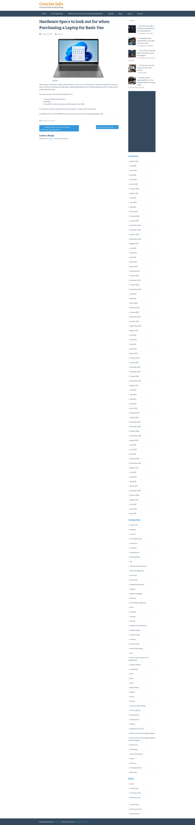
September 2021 (135, 381)
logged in (51, 138)
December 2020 (135, 422)
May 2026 (133, 175)
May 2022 (133, 344)
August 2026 (134, 161)
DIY (131, 562)
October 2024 (134, 234)
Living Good (134, 669)
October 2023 (134, 285)
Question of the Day (137, 729)
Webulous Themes (81, 822)
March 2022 (134, 353)
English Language (136, 594)
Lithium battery (135, 665)
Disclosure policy (135, 809)
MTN (131, 674)
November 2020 (135, 427)
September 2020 (135, 436)
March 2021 (134, 408)
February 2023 (134, 308)
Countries (133, 548)
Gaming (111, 14)
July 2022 (133, 335)
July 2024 (133, 248)
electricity (133, 575)
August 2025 (134, 193)
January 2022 (134, 362)
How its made (134, 644)
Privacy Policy (134, 814)
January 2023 (134, 312)
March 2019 (134, 486)
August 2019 (134, 468)
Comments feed (135, 793)
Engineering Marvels (137, 584)
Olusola (60, 34)
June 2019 (133, 477)
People (132, 692)
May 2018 (133, 513)
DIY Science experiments (138, 566)
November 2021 (135, 372)
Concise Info (51, 4)
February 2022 (134, 358)
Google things (135, 630)
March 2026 (134, 184)
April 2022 (133, 349)
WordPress (57, 822)
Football (133, 612)
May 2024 (133, 257)
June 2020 (133, 449)
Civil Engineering (57, 14)
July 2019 (133, 472)
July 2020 (133, 445)
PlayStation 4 (134, 715)
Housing (133, 639)
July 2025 (133, 198)
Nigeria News (134, 687)
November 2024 (135, 230)
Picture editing (135, 710)
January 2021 (134, 417)
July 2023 (133, 294)
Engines (132, 589)
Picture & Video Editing (138, 706)
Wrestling (133, 772)
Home (44, 14)
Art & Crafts (134, 525)
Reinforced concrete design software (142, 733)
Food (131, 607)
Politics (132, 724)
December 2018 (135, 491)
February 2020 (134, 459)
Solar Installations (136, 754)
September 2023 (135, 289)
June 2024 (133, 253)
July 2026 (133, 166)
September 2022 (135, 326)
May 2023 (133, 298)
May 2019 (133, 481)
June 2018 (133, 509)
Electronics (134, 580)
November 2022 (135, 317)
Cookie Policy (134, 804)
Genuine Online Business (138, 626)
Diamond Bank (135, 557)
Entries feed (134, 788)
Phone (132, 697)
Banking (133, 529)
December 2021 (135, 367)
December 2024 (135, 225)
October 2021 (134, 376)
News (120, 14)
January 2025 (134, 221)
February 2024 (134, 271)
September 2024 (135, 239)
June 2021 (133, 394)
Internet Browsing (136, 648)
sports (129, 14)
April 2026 (133, 179)
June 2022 (133, 340)
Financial (133, 598)
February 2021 (134, 413)
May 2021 (133, 399)
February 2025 (134, 216)
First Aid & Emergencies (138, 603)
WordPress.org (135, 797)
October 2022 (134, 321)
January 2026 (134, 189)
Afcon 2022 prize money (106, 127)
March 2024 (134, 266)
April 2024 (133, 262)
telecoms (133, 763)
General (52, 121)
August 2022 (134, 330)
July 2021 (133, 390)
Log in (132, 784)
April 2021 (133, 404)
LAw (131, 653)
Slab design (134, 749)
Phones (132, 701)
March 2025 (134, 212)
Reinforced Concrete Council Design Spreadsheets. (85, 14)
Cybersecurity (134, 552)
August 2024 (134, 244)
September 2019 (135, 463)
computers (45, 121)
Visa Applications (136, 768)
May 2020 (133, 454)
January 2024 (134, 276)
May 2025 (133, 207)
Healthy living (135, 635)
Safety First (134, 745)
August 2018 (134, 500)
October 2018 (134, 495)
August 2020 (134, 440)
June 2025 (133, 202)
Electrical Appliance (137, 571)
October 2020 (134, 431)
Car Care (133, 534)
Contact (140, 14)
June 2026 (133, 170)
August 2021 (134, 385)
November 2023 (135, 280)
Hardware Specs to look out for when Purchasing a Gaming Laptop (55, 128)
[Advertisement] (142, 121)
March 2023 (134, 303)
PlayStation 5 (134, 719)
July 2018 (133, 504)
